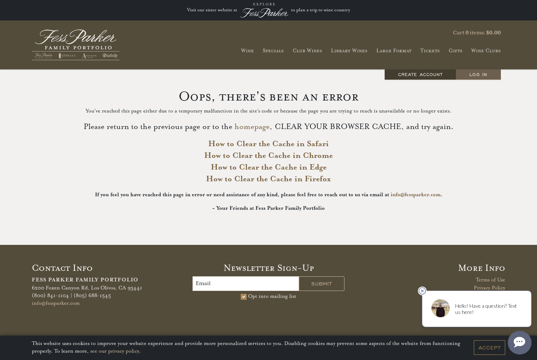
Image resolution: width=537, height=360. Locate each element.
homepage (252, 126)
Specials (273, 51)
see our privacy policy (114, 352)
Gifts (455, 51)
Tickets (430, 51)
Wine (247, 51)
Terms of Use (490, 280)
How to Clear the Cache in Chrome (268, 155)
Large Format (393, 51)
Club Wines (307, 51)
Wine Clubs (486, 51)
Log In (478, 74)
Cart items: (477, 33)
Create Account (420, 74)
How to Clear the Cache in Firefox (268, 179)
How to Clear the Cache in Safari (268, 144)
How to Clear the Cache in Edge (269, 167)
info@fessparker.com (416, 195)
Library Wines (349, 51)
